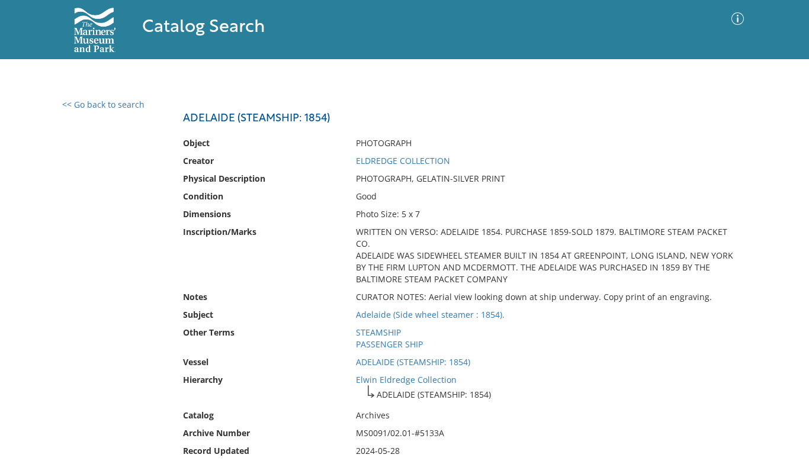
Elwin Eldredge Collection (406, 379)
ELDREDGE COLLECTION (403, 160)
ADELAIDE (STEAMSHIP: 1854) (413, 361)
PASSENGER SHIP (389, 344)
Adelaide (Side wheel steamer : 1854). (430, 314)
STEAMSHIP (378, 332)
